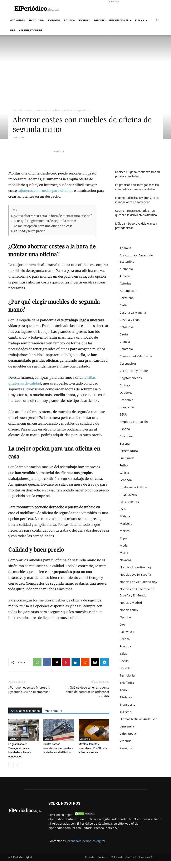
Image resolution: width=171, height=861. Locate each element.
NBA (12, 30)
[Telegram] (104, 662)
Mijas (123, 538)
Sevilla (124, 661)
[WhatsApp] (37, 662)
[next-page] (17, 764)
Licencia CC (146, 857)
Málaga (125, 516)
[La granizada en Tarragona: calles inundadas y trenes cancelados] (23, 729)
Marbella (126, 524)
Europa (125, 443)
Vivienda (126, 741)
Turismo (125, 712)
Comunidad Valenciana (136, 356)
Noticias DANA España (135, 574)
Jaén (123, 509)
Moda (124, 545)
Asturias (125, 283)
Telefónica (127, 683)
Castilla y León (130, 320)
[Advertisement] (113, 9)
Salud (124, 654)
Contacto (103, 857)
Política (69, 20)
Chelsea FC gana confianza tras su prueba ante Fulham (137, 174)
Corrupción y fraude (134, 371)
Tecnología (36, 20)
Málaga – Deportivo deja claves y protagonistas (136, 226)
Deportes (100, 20)
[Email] (95, 662)
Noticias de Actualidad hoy (138, 582)
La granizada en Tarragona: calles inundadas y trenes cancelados (137, 187)
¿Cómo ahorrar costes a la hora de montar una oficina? (53, 216)
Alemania (126, 269)
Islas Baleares (129, 502)
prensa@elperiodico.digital (86, 841)
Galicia (124, 473)
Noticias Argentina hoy (135, 567)
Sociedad (84, 20)
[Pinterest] (66, 662)
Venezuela (127, 726)
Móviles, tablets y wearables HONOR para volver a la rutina (93, 748)
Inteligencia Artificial (134, 487)
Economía (54, 20)
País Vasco (127, 632)
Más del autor (53, 711)
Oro (122, 624)
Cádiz (123, 305)
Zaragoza (126, 748)
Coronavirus (128, 363)
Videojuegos (128, 734)
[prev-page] (11, 764)
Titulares (126, 697)
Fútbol (124, 465)
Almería (125, 276)
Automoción (128, 291)
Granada (126, 480)
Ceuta (124, 334)
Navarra (125, 560)
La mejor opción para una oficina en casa (43, 226)
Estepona (126, 436)
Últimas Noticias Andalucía (138, 719)
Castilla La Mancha (133, 312)
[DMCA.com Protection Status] (84, 815)
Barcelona (127, 298)
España (139, 20)
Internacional (118, 20)
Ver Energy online (30, 30)
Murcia (125, 553)
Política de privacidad (123, 857)
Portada (89, 857)
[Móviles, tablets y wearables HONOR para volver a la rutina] (94, 729)
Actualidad (17, 20)
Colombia (126, 349)
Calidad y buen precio (29, 231)
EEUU (123, 414)
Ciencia (125, 342)
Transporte (127, 704)
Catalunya (15, 738)
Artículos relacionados (25, 711)
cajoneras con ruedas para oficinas (45, 190)
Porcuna (125, 646)
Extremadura (129, 451)
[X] (56, 662)
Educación (127, 407)
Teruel (124, 690)
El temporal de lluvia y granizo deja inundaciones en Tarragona (137, 200)
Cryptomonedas (131, 378)
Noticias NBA (129, 610)
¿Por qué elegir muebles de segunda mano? (45, 221)
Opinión (125, 617)
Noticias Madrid (131, 603)
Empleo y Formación (134, 422)
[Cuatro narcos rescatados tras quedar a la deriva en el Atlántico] (58, 729)
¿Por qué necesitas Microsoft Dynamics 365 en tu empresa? (29, 690)
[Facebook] (47, 662)
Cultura (125, 385)
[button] (158, 20)
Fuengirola (127, 458)
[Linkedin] (76, 662)
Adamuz (125, 248)
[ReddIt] (85, 662)
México (125, 531)
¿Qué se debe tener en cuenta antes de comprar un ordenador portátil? (87, 692)
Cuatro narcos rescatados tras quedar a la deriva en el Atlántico (58, 748)
